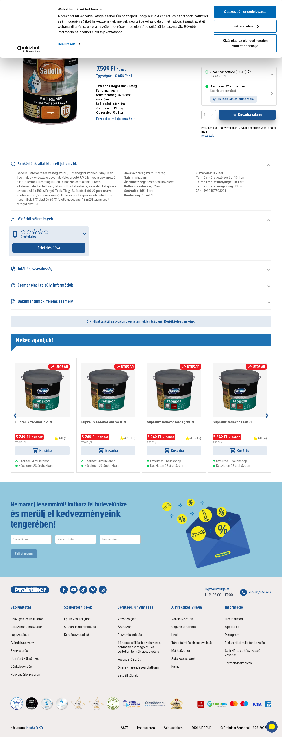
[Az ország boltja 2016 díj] (78, 703)
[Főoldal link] (30, 589)
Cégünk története (183, 627)
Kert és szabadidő (76, 635)
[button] (249, 74)
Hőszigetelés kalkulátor (27, 619)
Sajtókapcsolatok (183, 658)
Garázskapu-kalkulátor (26, 627)
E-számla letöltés (130, 635)
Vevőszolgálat (127, 619)
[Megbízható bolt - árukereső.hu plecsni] (113, 703)
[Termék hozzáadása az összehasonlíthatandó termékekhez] (23, 364)
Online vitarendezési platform (138, 667)
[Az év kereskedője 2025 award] (176, 703)
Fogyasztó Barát (129, 659)
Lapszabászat (20, 635)
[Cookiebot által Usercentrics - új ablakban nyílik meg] (28, 49)
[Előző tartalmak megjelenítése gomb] (15, 415)
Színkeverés (19, 650)
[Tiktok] (83, 590)
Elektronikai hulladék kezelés (245, 642)
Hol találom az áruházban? (236, 99)
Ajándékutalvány (22, 642)
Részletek (207, 135)
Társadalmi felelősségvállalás (192, 642)
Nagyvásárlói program (26, 674)
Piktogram (232, 635)
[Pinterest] (93, 590)
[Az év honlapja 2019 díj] (62, 703)
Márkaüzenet (180, 650)
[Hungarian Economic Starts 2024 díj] (17, 703)
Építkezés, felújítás (77, 619)
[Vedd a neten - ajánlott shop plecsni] (131, 703)
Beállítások (66, 44)
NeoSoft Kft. (35, 727)
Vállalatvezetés (182, 619)
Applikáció (232, 627)
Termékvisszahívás (238, 663)
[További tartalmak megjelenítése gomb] (267, 415)
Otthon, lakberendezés (80, 627)
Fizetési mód (234, 619)
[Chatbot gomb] (272, 727)
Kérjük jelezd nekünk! (179, 321)
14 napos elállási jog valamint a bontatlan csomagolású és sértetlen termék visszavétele (139, 647)
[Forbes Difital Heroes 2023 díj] (32, 703)
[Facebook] (64, 590)
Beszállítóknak (128, 675)
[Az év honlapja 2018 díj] (47, 703)
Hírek (174, 635)
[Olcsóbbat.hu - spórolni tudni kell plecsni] (155, 703)
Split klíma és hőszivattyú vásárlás (242, 653)
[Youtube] (74, 590)
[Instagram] (103, 590)
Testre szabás (242, 26)
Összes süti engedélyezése (245, 11)
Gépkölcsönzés (21, 666)
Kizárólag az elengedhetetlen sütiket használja (245, 43)
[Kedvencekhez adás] (17, 364)
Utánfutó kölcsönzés (25, 658)
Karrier (176, 666)
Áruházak (124, 627)
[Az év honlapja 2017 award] (96, 703)
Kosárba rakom (250, 114)
